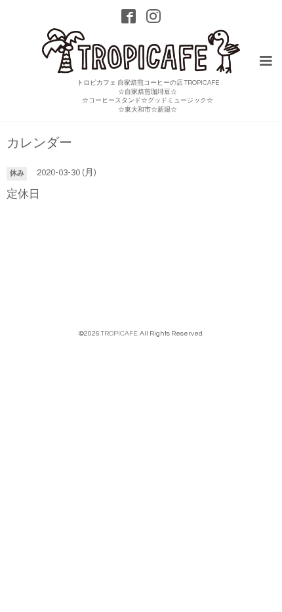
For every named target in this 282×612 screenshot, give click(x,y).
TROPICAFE (119, 333)
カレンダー (39, 143)
